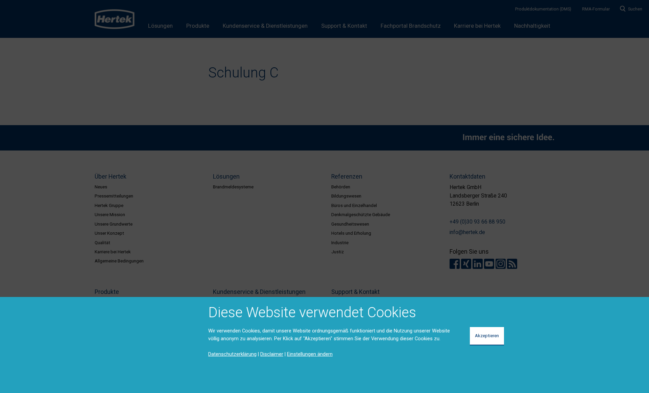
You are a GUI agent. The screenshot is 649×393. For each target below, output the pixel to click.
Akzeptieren (487, 335)
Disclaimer (271, 354)
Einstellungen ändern (310, 354)
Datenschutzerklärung (232, 354)
